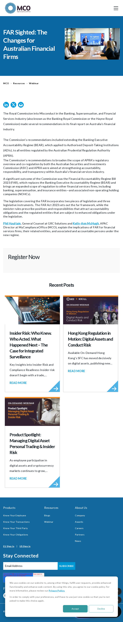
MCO (6, 83)
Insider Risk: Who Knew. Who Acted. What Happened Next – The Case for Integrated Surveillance (30, 344)
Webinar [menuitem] (48, 521)
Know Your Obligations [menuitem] (15, 534)
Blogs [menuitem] (47, 515)
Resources (19, 83)
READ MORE (18, 383)
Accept (75, 608)
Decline (101, 608)
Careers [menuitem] (79, 528)
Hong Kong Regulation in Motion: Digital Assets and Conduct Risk (90, 338)
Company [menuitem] (80, 515)
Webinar (34, 83)
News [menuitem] (78, 541)
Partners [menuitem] (79, 534)
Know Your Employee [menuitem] (14, 515)
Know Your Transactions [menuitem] (16, 521)
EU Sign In (8, 546)
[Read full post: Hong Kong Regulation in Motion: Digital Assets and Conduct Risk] (90, 310)
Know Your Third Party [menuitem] (15, 528)
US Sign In (25, 546)
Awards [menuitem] (79, 521)
